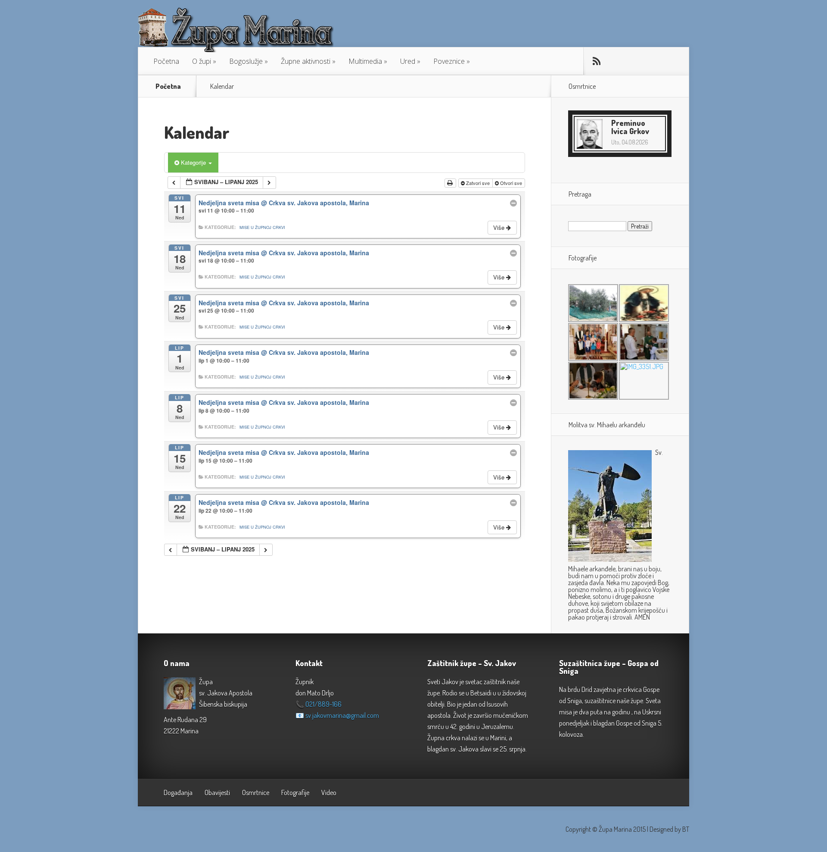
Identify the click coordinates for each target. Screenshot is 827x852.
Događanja (178, 792)
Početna (166, 61)
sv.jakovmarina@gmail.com (342, 715)
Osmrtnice (255, 792)
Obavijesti (217, 792)
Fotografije (295, 792)
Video (328, 792)
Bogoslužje (246, 61)
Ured (407, 61)
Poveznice (449, 61)
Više (499, 227)
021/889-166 (323, 704)
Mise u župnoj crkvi (262, 227)
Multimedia (365, 61)
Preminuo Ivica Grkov (630, 127)
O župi (201, 61)
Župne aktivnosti (305, 61)
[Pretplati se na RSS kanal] (596, 61)
